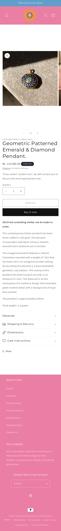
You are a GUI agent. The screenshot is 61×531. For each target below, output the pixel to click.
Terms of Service (14, 410)
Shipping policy (21, 525)
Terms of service (50, 520)
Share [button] (9, 351)
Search (9, 388)
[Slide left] (23, 133)
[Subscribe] (46, 483)
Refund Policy (13, 417)
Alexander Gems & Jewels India (29, 516)
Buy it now (30, 212)
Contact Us (12, 432)
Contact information (40, 525)
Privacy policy (34, 520)
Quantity (7, 184)
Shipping (6, 168)
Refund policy (19, 520)
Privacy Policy (13, 403)
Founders (11, 395)
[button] (6, 15)
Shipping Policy (14, 425)
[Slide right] (37, 133)
